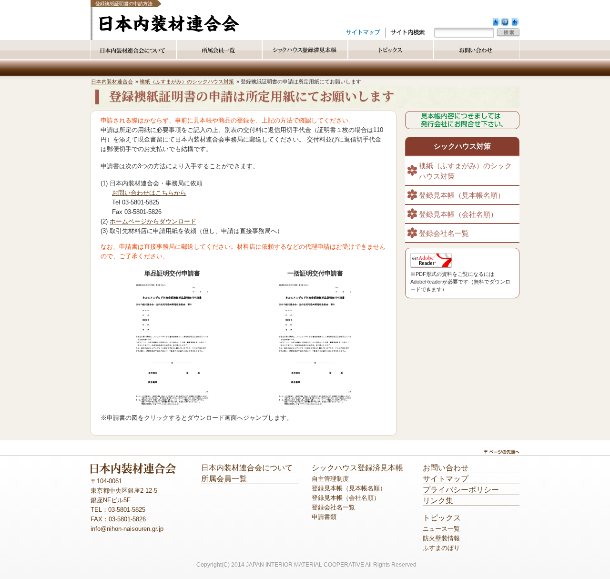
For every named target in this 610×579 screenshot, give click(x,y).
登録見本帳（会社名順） (458, 214)
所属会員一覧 (224, 479)
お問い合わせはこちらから (149, 192)
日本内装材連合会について (247, 468)
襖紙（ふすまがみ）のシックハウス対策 (187, 81)
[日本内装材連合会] (169, 30)
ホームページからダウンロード (153, 221)
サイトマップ (445, 479)
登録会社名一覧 (444, 233)
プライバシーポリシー (461, 490)
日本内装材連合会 (112, 81)
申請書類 (324, 516)
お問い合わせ (445, 468)
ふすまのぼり (441, 547)
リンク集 (438, 501)
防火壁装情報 (441, 538)
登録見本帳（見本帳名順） (462, 195)
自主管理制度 (330, 478)
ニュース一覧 (441, 528)
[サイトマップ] (363, 32)
